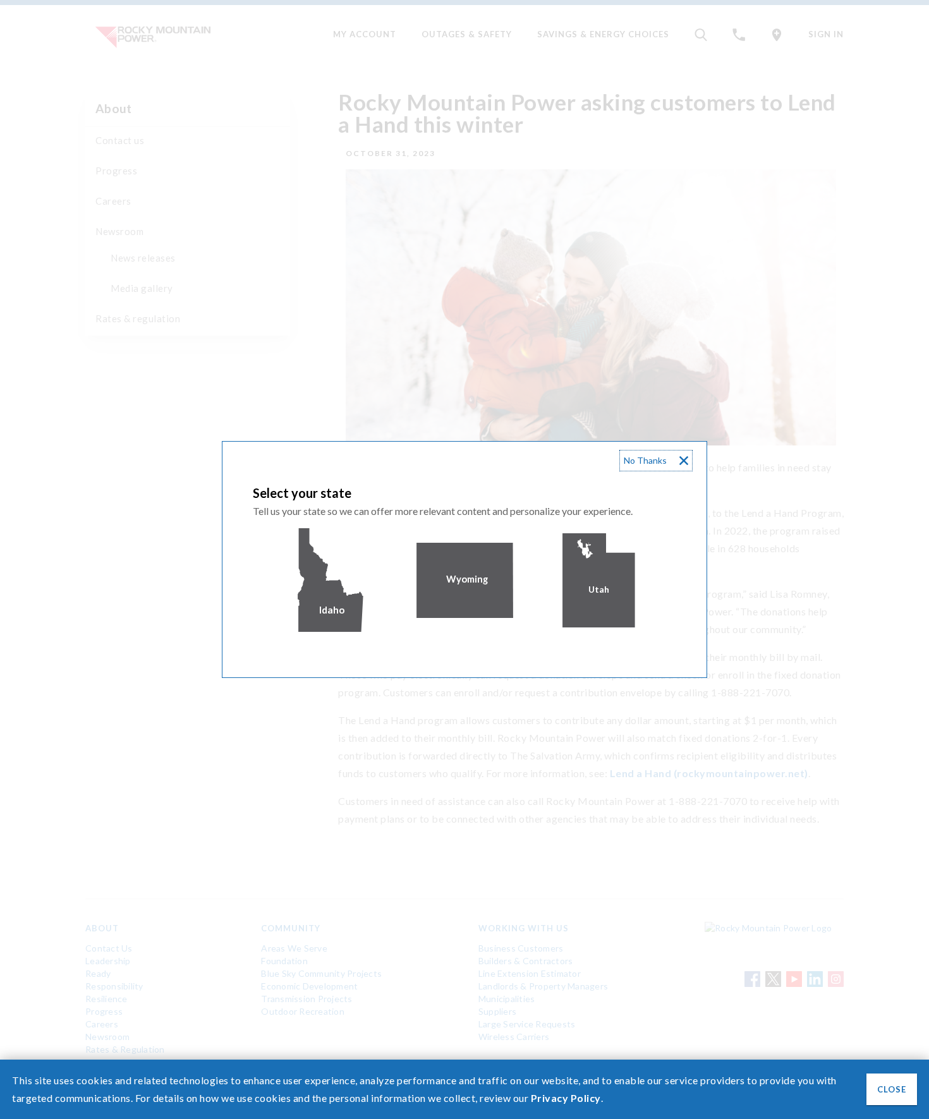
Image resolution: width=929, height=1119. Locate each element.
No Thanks (645, 460)
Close (891, 1089)
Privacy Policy (566, 1098)
